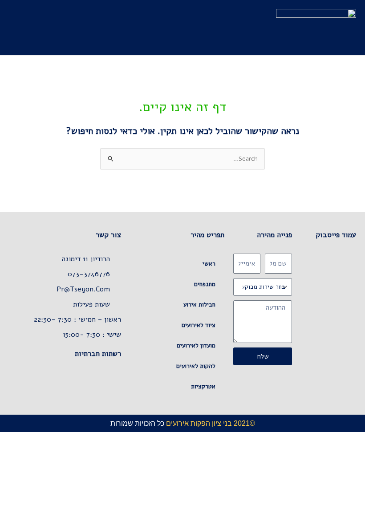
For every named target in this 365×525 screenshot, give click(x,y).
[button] (175, 27)
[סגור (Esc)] (297, 438)
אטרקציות (203, 386)
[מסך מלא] (336, 438)
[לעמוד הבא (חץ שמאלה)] (336, 449)
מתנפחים (204, 284)
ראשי (209, 263)
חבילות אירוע (199, 304)
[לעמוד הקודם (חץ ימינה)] (356, 449)
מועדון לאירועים (196, 345)
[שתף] (317, 438)
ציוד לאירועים (198, 325)
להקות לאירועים (195, 366)
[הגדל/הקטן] (356, 438)
